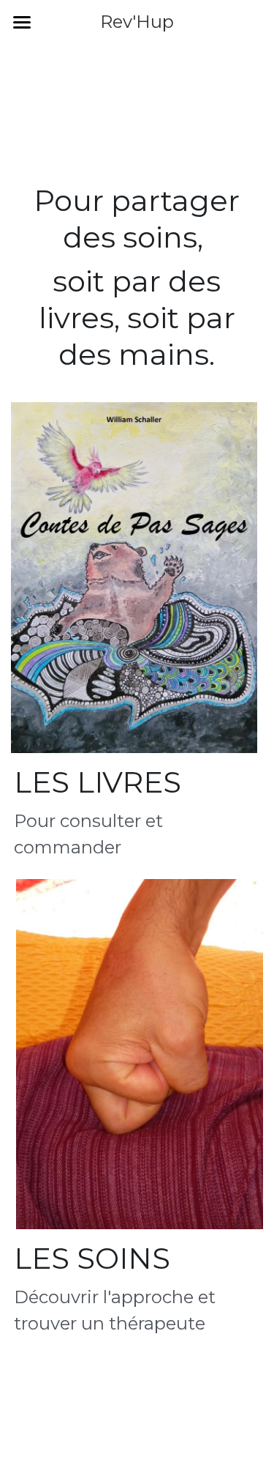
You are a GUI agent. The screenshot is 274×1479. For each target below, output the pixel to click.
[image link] (134, 577)
